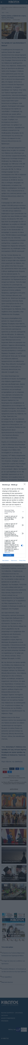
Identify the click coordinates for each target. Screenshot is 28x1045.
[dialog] (14, 522)
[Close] (25, 484)
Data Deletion (5, 560)
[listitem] (14, 511)
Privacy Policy (22, 560)
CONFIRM (8, 555)
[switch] (22, 517)
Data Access (14, 560)
